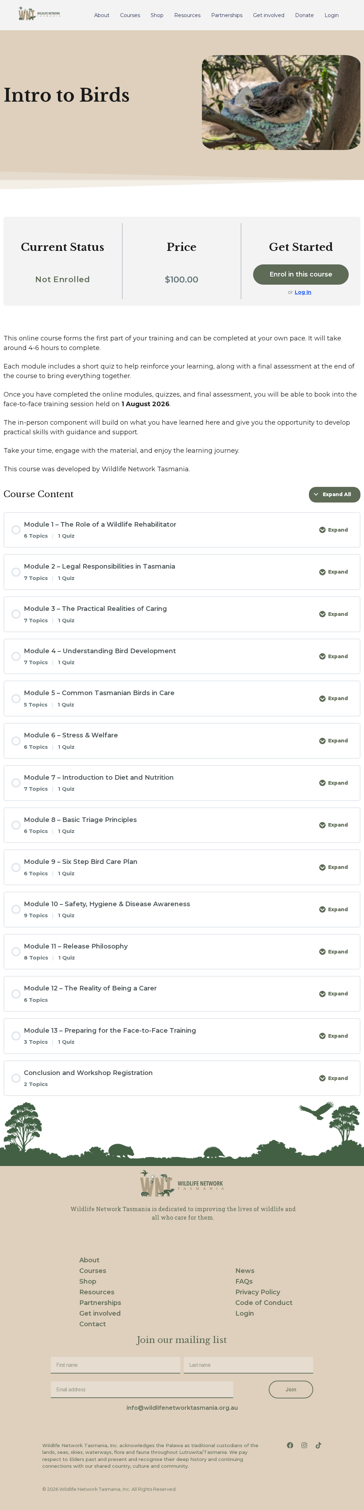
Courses (130, 15)
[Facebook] (290, 1445)
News (245, 1271)
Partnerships (226, 15)
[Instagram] (304, 1445)
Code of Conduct (264, 1303)
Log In (303, 292)
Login (332, 15)
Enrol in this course (300, 274)
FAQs (244, 1281)
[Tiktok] (318, 1445)
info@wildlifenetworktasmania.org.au (182, 1407)
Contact (92, 1324)
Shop (157, 15)
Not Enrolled (62, 279)
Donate (304, 15)
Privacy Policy (257, 1292)
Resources (187, 15)
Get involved (268, 15)
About (101, 15)
